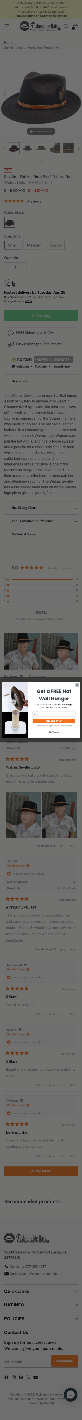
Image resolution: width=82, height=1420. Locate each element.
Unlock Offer (54, 720)
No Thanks (54, 732)
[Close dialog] (77, 685)
